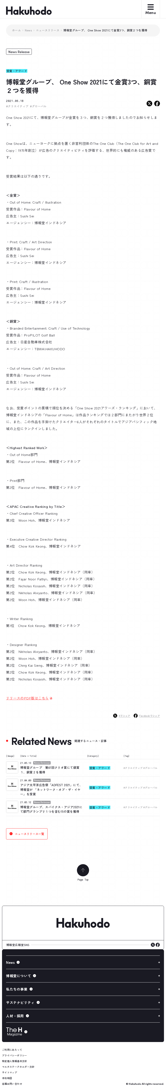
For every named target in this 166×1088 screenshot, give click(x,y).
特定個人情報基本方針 (14, 1061)
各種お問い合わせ (12, 1083)
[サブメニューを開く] (83, 962)
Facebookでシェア (149, 715)
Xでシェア (124, 715)
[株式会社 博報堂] (83, 923)
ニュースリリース (47, 30)
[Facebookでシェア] (157, 103)
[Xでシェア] (149, 103)
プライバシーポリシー (14, 1055)
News (28, 30)
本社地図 (7, 1078)
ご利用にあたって (12, 1049)
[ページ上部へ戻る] (83, 870)
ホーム (16, 30)
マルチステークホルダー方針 (18, 1066)
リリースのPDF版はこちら (27, 697)
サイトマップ (9, 1072)
